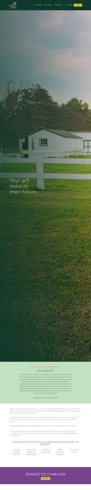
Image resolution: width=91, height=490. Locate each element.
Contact (70, 5)
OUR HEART (38, 5)
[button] (48, 5)
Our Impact (58, 5)
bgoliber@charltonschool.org (68, 433)
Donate (77, 5)
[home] (12, 5)
